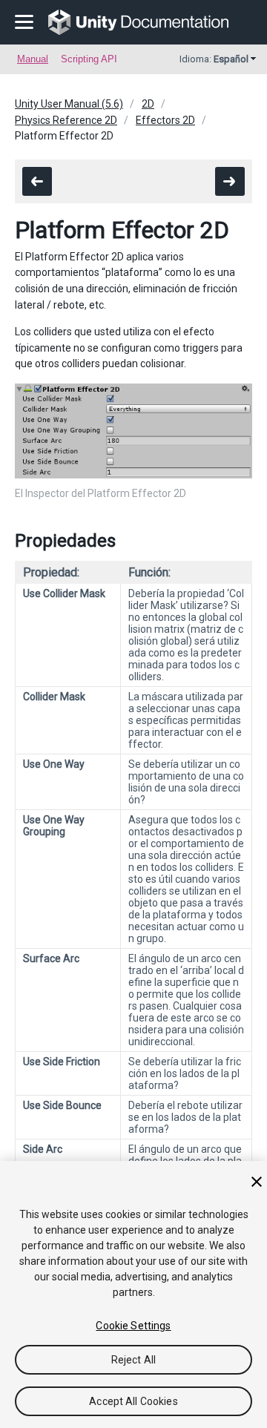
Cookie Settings (133, 1326)
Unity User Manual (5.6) (69, 104)
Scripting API (89, 59)
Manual (32, 59)
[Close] (257, 1181)
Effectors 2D (165, 120)
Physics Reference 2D (66, 120)
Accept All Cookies (133, 1401)
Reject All (133, 1360)
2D (148, 104)
